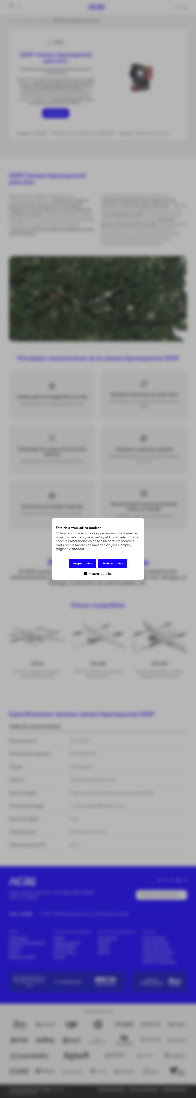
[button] (98, 573)
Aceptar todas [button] (82, 563)
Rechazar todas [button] (112, 563)
